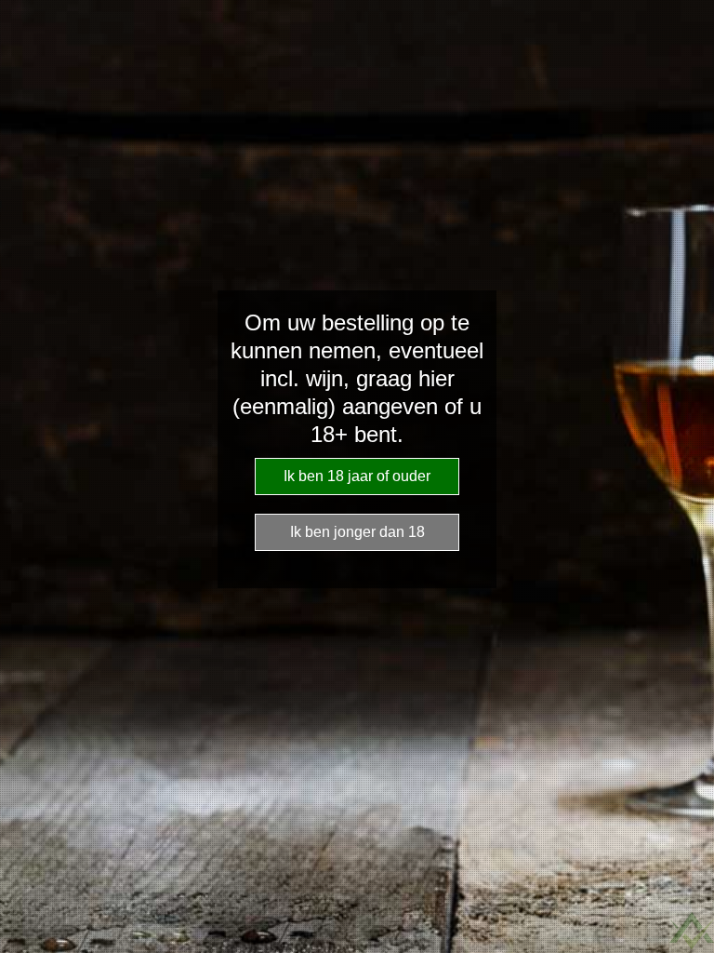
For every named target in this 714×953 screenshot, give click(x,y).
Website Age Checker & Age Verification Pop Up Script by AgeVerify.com (691, 930)
